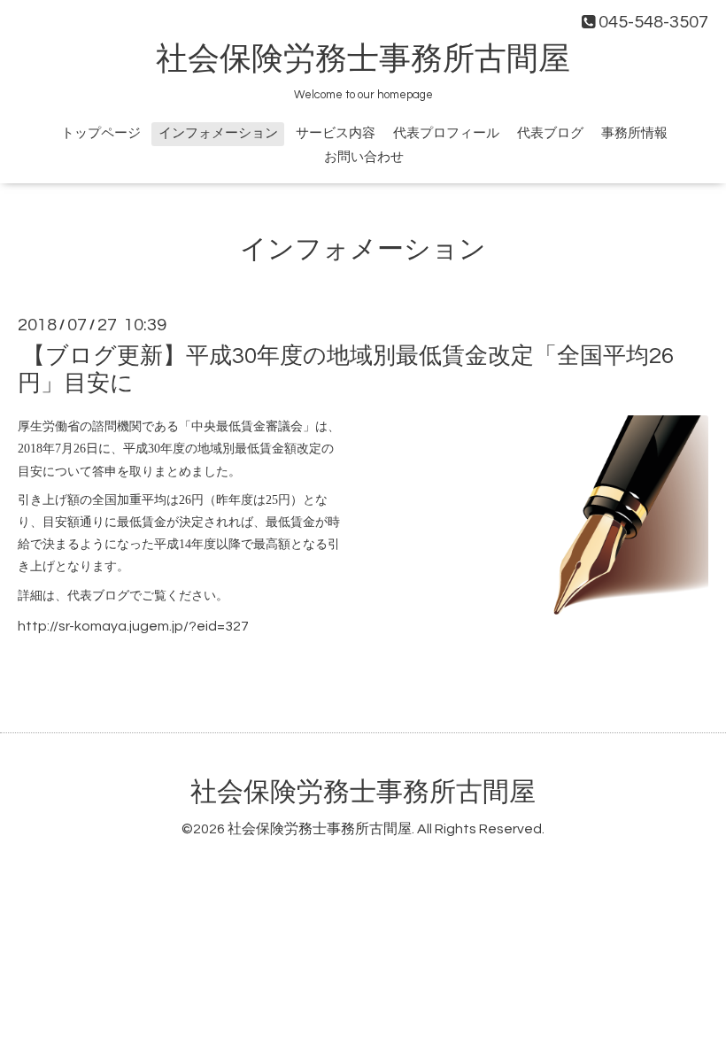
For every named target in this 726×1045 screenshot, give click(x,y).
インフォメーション (218, 133)
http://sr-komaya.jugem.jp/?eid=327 (133, 626)
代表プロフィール (446, 133)
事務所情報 (634, 133)
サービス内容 (335, 133)
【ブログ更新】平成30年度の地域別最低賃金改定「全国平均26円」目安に (346, 369)
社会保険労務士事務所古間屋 (363, 59)
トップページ (101, 133)
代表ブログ (550, 133)
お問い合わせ (364, 157)
